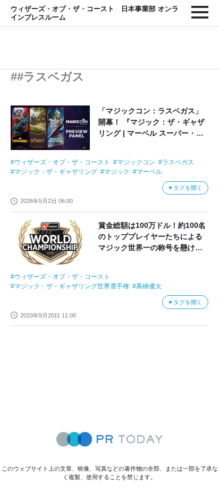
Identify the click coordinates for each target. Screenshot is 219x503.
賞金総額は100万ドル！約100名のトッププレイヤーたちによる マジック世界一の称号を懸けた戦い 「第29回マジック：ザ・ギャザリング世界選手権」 (152, 237)
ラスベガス (178, 162)
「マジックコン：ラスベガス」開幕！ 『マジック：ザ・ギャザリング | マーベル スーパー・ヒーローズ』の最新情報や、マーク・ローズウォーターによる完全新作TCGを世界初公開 (151, 123)
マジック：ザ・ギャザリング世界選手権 (71, 286)
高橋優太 (149, 286)
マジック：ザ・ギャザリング (55, 171)
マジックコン (136, 162)
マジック (117, 171)
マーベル (149, 171)
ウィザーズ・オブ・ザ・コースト (62, 162)
